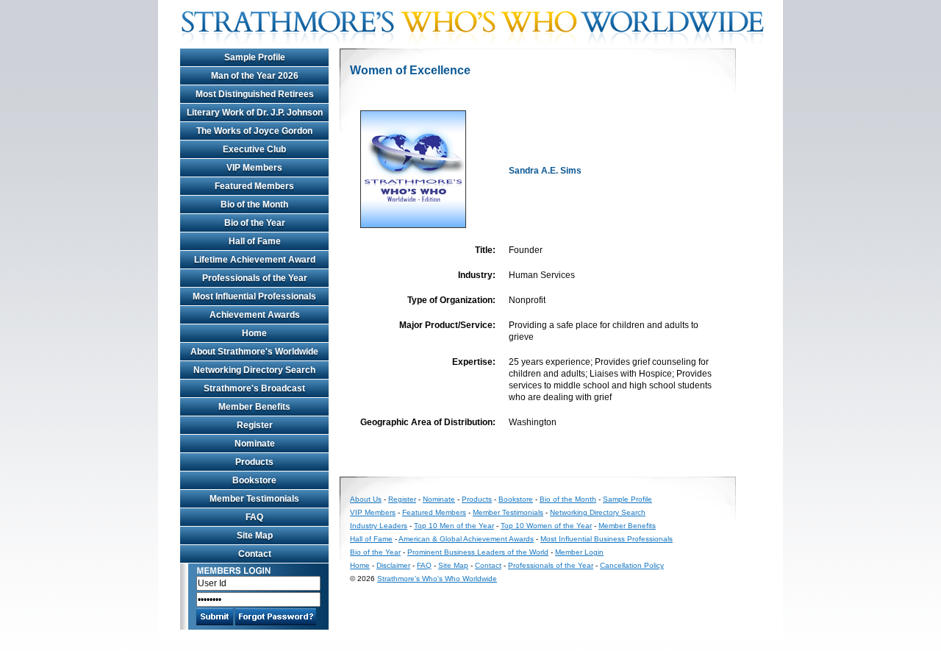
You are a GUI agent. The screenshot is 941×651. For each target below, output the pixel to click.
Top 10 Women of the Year (546, 526)
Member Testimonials (254, 499)
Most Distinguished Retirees (255, 94)
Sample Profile (254, 57)
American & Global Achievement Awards (466, 539)
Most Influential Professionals (254, 296)
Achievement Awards (255, 315)
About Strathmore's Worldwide (254, 351)
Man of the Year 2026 (254, 76)
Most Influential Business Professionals (606, 539)
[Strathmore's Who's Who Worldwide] (478, 45)
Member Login (579, 552)
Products (254, 462)
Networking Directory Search (254, 370)
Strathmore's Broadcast (254, 388)
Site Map (255, 535)
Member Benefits (254, 407)
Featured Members (254, 186)
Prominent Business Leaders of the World (477, 552)
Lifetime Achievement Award (254, 260)
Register (255, 425)
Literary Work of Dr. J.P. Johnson (255, 112)
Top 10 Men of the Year (454, 526)
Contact (254, 554)
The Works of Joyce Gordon (254, 131)
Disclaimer (393, 565)
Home (254, 333)
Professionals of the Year (254, 278)
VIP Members (254, 168)
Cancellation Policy (632, 565)
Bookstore (254, 480)
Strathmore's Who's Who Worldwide (437, 578)
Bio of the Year (254, 223)
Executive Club (254, 149)
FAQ (254, 517)
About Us (366, 499)
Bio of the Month (254, 204)
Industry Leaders (378, 526)
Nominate (255, 443)
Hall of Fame (255, 241)
